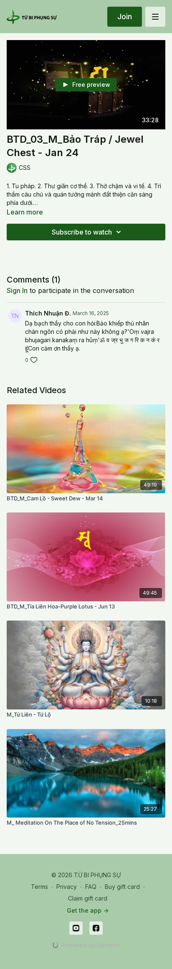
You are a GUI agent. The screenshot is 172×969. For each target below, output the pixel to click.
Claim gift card (87, 898)
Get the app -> (88, 910)
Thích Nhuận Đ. (48, 313)
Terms (39, 886)
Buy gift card (122, 886)
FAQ (90, 886)
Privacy (66, 886)
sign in (17, 290)
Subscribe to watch (82, 232)
